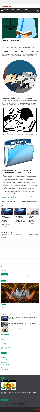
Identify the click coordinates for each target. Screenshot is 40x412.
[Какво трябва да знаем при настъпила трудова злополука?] (33, 209)
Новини (26, 9)
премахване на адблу (4, 360)
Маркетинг (3, 342)
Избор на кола (3, 357)
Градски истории (4, 340)
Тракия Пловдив (4, 348)
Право (3, 38)
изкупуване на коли (4, 362)
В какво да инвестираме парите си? (9, 201)
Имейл (2, 256)
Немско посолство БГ (5, 343)
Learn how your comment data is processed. (24, 275)
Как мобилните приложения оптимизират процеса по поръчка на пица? (21, 323)
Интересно (14, 12)
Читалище (2, 339)
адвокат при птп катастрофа (6, 369)
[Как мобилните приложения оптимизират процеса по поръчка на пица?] (4, 324)
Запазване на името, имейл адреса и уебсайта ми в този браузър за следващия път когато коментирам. (19, 269)
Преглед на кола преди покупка (6, 355)
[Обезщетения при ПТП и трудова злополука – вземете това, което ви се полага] (20, 209)
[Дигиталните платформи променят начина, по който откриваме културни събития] (20, 293)
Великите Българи (4, 344)
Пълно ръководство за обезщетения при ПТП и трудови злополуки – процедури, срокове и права (6, 220)
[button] (14, 9)
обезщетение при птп (5, 367)
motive (10, 42)
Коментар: (3, 237)
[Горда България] (8, 380)
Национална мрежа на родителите (7, 347)
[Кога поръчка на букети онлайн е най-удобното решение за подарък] (4, 329)
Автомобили (6, 9)
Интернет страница (5, 261)
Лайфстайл (19, 9)
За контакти (27, 12)
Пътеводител (21, 12)
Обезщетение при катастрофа (6, 359)
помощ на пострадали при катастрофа (9, 197)
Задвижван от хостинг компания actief (8, 349)
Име (2, 251)
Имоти (12, 9)
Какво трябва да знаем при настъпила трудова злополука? (32, 219)
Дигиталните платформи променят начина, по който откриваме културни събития (18, 308)
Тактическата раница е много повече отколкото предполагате (30, 202)
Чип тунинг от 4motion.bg (5, 364)
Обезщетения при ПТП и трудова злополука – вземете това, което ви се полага (20, 219)
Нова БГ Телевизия (4, 338)
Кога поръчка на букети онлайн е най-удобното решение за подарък (21, 328)
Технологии (6, 12)
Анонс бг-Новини (4, 336)
